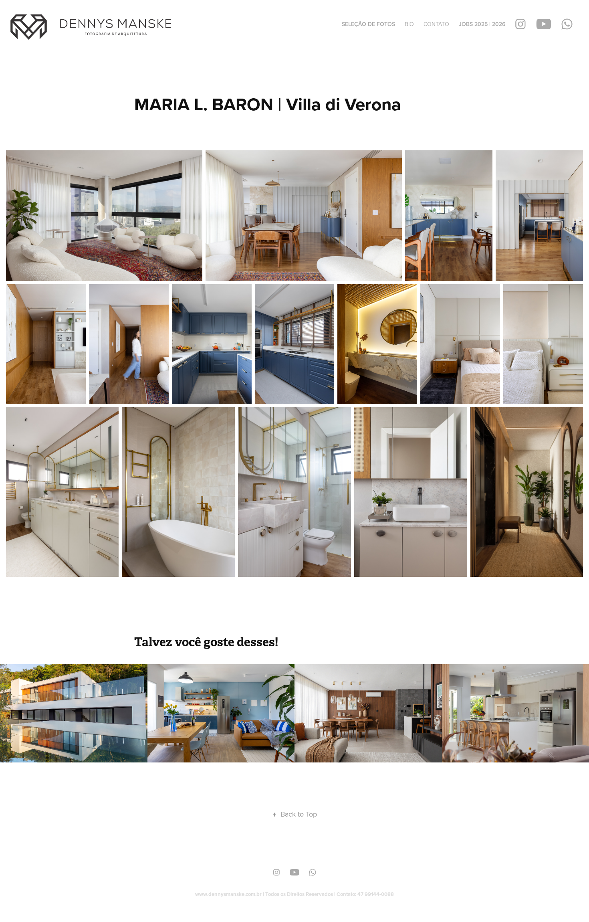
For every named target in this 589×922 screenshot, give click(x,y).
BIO (409, 24)
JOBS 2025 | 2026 (482, 24)
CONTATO (436, 24)
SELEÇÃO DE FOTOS (368, 24)
